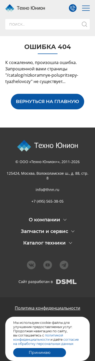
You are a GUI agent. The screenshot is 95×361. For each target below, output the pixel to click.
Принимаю (39, 352)
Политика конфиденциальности (47, 308)
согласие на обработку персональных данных (46, 342)
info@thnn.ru (47, 189)
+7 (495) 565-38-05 (47, 201)
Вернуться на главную (47, 101)
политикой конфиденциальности (38, 337)
